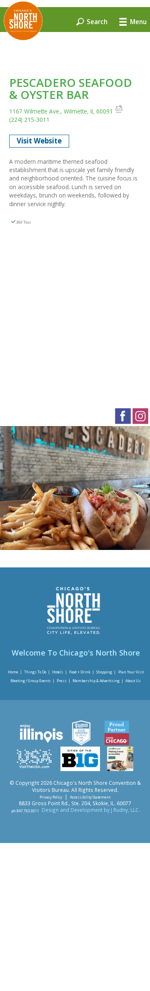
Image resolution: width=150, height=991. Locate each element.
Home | (15, 671)
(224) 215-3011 (29, 119)
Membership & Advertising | (97, 680)
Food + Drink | (81, 671)
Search (96, 21)
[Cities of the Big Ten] (80, 769)
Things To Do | (37, 671)
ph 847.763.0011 (25, 810)
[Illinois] (40, 743)
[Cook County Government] (81, 743)
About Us (133, 680)
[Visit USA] (34, 769)
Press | (63, 680)
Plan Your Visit (131, 671)
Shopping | (106, 671)
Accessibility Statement (90, 797)
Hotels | (59, 671)
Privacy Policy (51, 797)
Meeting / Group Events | (32, 680)
